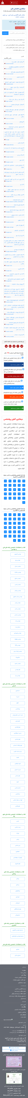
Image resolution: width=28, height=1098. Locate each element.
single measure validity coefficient (14, 202)
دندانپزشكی (17, 915)
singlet (8, 286)
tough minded (9, 324)
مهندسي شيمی (18, 584)
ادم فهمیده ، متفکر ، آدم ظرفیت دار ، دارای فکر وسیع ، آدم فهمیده (14, 93)
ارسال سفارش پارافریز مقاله (16, 397)
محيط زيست (17, 627)
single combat (9, 157)
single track (9, 266)
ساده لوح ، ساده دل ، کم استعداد (16, 127)
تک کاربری (20, 269)
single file (8, 176)
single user (9, 271)
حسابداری (18, 691)
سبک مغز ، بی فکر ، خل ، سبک (16, 100)
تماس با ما (23, 973)
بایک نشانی (20, 143)
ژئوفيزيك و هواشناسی (17, 858)
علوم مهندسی (17, 670)
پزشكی (17, 879)
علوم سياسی (17, 776)
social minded (9, 309)
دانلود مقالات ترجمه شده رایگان (19, 994)
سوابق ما (24, 970)
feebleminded (9, 84)
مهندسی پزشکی (18, 591)
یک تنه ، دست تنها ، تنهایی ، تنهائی (15, 190)
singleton (8, 297)
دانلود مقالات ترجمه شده (20, 991)
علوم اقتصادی (17, 727)
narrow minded (10, 119)
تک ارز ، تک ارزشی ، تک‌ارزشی (16, 274)
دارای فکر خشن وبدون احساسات (16, 323)
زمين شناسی (17, 845)
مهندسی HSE (17, 645)
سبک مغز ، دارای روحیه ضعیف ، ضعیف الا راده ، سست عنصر (14, 329)
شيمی (17, 821)
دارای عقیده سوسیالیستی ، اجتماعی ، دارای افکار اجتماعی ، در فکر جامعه (14, 306)
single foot (9, 181)
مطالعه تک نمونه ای (18, 250)
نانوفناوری (18, 851)
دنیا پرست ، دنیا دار (19, 335)
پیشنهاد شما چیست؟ (20, 28)
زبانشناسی (18, 794)
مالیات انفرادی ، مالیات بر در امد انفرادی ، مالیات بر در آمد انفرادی (14, 256)
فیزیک (17, 833)
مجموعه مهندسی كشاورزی (18, 930)
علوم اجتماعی (17, 739)
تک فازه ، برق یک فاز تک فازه (16, 210)
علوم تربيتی (18, 721)
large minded (9, 96)
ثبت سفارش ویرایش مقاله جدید (14, 376)
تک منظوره (20, 220)
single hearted (9, 197)
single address (9, 145)
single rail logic (9, 227)
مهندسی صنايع (18, 578)
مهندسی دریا (17, 676)
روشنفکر (21, 122)
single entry (9, 169)
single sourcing (10, 237)
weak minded (9, 331)
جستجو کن (5, 33)
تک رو (21, 185)
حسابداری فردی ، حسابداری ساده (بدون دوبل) (14, 166)
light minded (9, 101)
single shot (9, 232)
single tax (8, 259)
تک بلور (21, 160)
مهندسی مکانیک (18, 572)
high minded (9, 89)
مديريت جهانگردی (17, 733)
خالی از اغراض (20, 77)
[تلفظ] (15, 24)
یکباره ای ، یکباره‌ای (19, 230)
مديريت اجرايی (18, 770)
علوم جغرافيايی (18, 764)
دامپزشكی (18, 903)
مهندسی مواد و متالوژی (17, 597)
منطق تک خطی (19, 225)
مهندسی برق (17, 560)
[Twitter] (14, 346)
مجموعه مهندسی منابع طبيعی (17, 936)
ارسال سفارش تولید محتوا (16, 388)
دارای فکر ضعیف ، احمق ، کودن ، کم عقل (14, 82)
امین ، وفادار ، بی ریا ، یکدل (17, 195)
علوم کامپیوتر (17, 864)
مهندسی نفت (17, 621)
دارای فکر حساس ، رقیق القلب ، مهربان (14, 318)
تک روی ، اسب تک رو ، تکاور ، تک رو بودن (13, 179)
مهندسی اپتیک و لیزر (18, 651)
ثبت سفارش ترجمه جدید (16, 365)
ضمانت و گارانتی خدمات (20, 978)
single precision (10, 217)
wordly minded (10, 337)
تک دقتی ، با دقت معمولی (17, 215)
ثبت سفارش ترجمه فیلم (16, 408)
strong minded (9, 314)
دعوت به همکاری (22, 983)
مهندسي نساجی (18, 615)
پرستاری (17, 885)
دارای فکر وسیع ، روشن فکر (17, 72)
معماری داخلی (18, 955)
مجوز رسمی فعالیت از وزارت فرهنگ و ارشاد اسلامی (14, 1055)
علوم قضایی (17, 806)
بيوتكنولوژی (18, 891)
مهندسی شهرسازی (17, 633)
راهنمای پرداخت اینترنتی (20, 1010)
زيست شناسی (17, 827)
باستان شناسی (17, 788)
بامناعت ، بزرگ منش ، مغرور (17, 87)
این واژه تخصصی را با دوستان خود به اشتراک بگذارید (14, 341)
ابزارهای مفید (23, 1015)
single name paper (10, 207)
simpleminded (9, 129)
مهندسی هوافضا (18, 639)
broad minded (9, 74)
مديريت (17, 697)
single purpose (9, 222)
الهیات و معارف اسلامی (17, 800)
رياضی (17, 839)
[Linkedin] (6, 346)
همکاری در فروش (22, 1012)
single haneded (10, 191)
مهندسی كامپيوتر (17, 554)
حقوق (18, 703)
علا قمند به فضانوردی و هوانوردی (16, 67)
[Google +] (10, 346)
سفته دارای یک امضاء (18, 205)
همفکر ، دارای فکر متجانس (17, 105)
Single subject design (11, 251)
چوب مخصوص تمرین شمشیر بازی (15, 279)
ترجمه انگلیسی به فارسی (20, 989)
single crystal (9, 162)
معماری (17, 949)
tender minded (9, 319)
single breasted (10, 152)
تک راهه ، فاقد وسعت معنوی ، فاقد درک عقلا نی (14, 263)
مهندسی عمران (18, 566)
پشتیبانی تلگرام (14, 1050)
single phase (9, 212)
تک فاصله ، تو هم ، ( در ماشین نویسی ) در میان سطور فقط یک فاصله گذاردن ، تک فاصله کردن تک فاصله (14, 243)
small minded (9, 302)
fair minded (9, 79)
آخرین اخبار (23, 1005)
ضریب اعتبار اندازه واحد (18, 200)
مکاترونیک (18, 657)
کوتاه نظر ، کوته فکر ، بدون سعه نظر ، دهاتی (14, 116)
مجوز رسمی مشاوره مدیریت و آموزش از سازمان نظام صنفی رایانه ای (14, 1071)
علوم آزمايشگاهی (17, 909)
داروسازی (17, 897)
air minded (8, 69)
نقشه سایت (23, 1017)
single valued (9, 276)
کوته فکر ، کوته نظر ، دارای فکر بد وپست (14, 110)
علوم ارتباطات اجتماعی (17, 745)
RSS (23, 1007)
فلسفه (18, 757)
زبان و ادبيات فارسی (18, 751)
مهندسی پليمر (17, 603)
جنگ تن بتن (20, 155)
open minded (9, 124)
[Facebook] (17, 346)
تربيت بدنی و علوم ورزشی (18, 715)
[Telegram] (21, 346)
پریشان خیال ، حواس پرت (17, 62)
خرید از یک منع (19, 236)
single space (9, 246)
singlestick (8, 281)
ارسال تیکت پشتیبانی (14, 1048)
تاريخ (18, 782)
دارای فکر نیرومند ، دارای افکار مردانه (15, 312)
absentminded (9, 64)
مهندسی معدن (17, 609)
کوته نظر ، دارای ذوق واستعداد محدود (15, 300)
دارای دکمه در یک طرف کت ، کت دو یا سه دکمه (14, 149)
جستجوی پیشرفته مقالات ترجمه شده (17, 996)
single (7, 140)
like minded (9, 106)
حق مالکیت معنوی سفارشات (19, 980)
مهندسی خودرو (18, 663)
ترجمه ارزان (23, 999)
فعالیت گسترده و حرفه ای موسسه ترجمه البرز (14, 1086)
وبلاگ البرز (23, 975)
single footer (9, 186)
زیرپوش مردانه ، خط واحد (17, 284)
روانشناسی (18, 709)
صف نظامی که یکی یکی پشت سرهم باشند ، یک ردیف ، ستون (14, 173)
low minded (9, 112)
